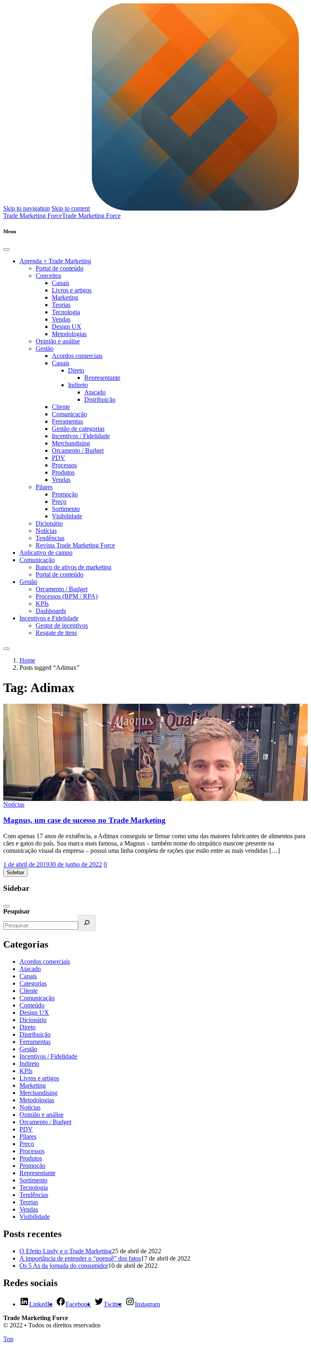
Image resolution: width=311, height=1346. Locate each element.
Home (27, 660)
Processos (64, 465)
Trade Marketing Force (91, 215)
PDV (58, 457)
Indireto (78, 384)
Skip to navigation (26, 208)
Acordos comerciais (77, 355)
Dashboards (51, 610)
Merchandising (71, 443)
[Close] (6, 249)
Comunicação (69, 414)
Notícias (46, 530)
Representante (102, 377)
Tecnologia (66, 312)
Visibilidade (67, 516)
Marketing (65, 297)
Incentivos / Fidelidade (81, 435)
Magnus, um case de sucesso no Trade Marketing (84, 820)
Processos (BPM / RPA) (67, 596)
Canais (60, 282)
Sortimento (66, 508)
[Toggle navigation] (6, 648)
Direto (76, 370)
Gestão (44, 348)
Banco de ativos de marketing (73, 567)
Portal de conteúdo (59, 268)
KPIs (42, 603)
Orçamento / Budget (78, 450)
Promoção (65, 494)
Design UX (66, 326)
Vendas (61, 319)
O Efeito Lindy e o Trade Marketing (65, 1251)
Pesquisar (16, 911)
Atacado (95, 392)
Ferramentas (67, 421)
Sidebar (15, 872)
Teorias (61, 304)
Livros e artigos (72, 290)
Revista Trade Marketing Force (75, 545)
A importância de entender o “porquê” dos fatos (80, 1258)
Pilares (44, 486)
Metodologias (69, 333)
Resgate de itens (56, 632)
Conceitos (48, 275)
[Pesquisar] (87, 923)
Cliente (61, 406)
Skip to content (70, 208)
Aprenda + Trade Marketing (55, 261)
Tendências (50, 538)
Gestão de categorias (78, 428)
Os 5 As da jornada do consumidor (63, 1265)
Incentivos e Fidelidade (49, 618)
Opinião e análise (58, 341)
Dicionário (49, 523)
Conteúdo (32, 1005)
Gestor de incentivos (62, 625)
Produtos (63, 472)
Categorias (33, 983)
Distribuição (99, 399)
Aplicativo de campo (45, 552)
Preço (59, 501)
